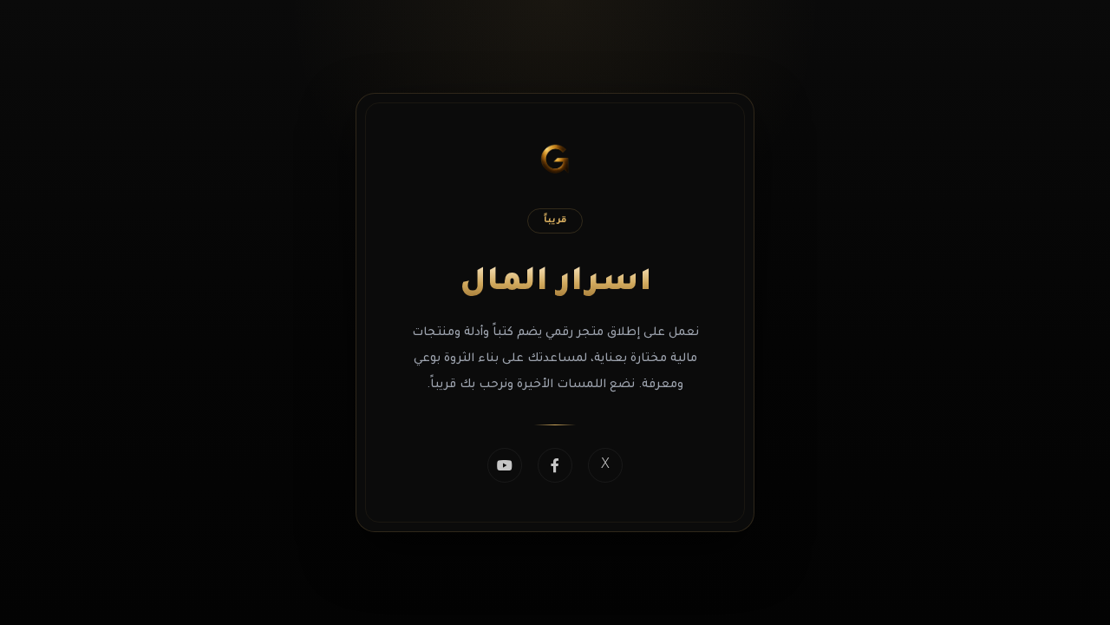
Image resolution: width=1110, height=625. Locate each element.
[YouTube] (504, 465)
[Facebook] (555, 465)
